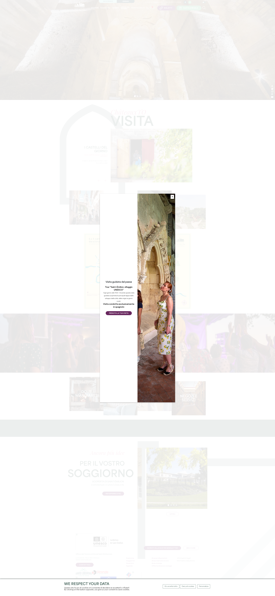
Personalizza (203, 586)
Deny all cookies (188, 586)
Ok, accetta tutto (171, 586)
